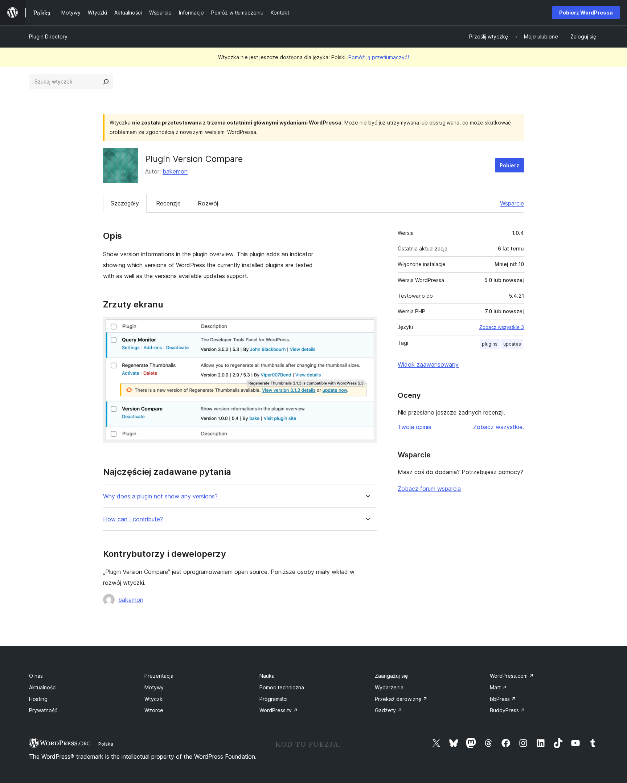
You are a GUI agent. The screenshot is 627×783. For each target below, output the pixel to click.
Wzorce (153, 710)
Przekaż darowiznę (401, 699)
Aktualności (43, 687)
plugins (489, 344)
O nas (36, 676)
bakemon (175, 171)
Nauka (267, 676)
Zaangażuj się (391, 676)
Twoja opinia (414, 427)
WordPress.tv (278, 710)
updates (512, 344)
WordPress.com (512, 676)
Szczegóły (125, 203)
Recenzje (168, 203)
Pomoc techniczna (281, 687)
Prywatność (43, 710)
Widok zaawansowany (428, 364)
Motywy (154, 687)
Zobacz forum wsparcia (429, 488)
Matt (498, 687)
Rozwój (208, 203)
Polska (105, 744)
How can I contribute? (133, 519)
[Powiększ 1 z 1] (366, 327)
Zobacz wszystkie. (498, 427)
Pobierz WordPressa (586, 12)
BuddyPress (507, 710)
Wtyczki (154, 699)
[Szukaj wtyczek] (106, 81)
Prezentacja (158, 676)
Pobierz (509, 165)
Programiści (273, 699)
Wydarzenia (389, 687)
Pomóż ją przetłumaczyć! (378, 57)
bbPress (503, 699)
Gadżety (388, 710)
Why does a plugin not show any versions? (160, 496)
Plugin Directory (48, 36)
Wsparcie (512, 203)
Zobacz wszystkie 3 (501, 327)
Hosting (38, 699)
